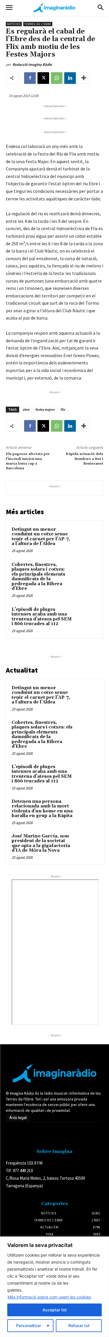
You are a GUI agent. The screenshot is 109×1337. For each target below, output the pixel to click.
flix (62, 409)
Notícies (14, 24)
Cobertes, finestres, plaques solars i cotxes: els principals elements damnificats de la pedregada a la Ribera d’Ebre (38, 577)
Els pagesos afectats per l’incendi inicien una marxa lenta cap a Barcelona (28, 461)
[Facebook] (30, 78)
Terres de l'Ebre (37, 24)
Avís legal (18, 1117)
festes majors (45, 409)
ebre (26, 409)
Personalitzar (28, 1325)
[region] (54, 1287)
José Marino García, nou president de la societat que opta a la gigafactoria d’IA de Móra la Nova (41, 843)
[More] (84, 78)
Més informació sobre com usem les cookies (49, 1296)
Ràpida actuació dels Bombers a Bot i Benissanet (84, 459)
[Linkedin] (70, 78)
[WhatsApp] (56, 78)
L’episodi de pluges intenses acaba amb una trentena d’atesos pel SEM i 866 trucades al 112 (42, 617)
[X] (43, 78)
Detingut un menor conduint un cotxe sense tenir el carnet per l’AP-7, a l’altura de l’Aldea (41, 537)
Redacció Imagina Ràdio (32, 64)
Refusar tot (79, 1325)
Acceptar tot (54, 1309)
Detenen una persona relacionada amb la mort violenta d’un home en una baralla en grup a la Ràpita (42, 809)
